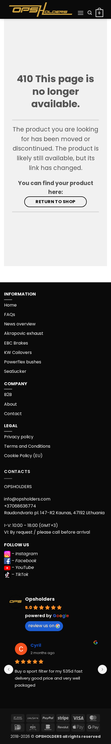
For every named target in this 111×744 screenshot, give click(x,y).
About (10, 404)
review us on (41, 626)
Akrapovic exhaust (23, 333)
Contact (13, 414)
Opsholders (40, 599)
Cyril (35, 645)
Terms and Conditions (27, 446)
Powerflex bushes (22, 362)
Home (10, 305)
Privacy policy (18, 437)
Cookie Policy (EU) (23, 456)
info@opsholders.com (27, 499)
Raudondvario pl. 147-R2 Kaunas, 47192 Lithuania (54, 513)
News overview (20, 324)
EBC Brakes (16, 343)
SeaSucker (15, 371)
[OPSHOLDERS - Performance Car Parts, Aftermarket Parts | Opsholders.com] (40, 9)
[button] (80, 12)
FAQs (9, 314)
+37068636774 (20, 506)
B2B (8, 394)
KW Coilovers (18, 352)
